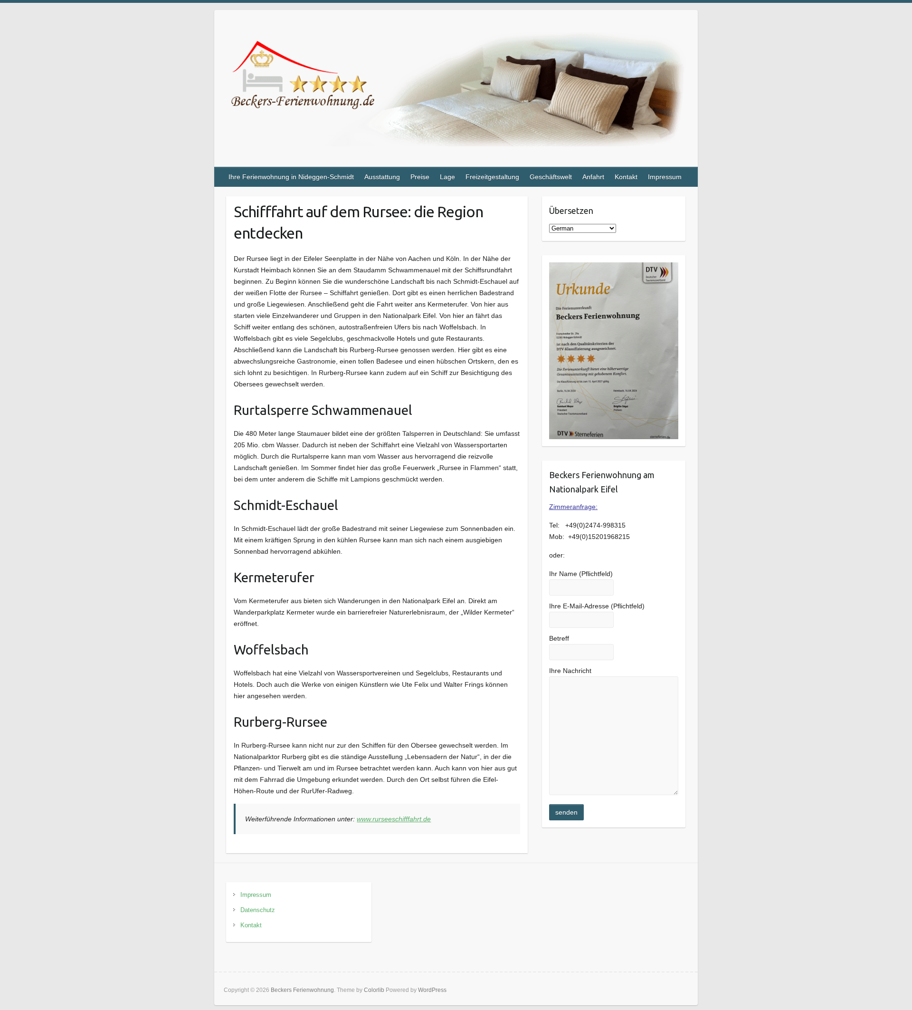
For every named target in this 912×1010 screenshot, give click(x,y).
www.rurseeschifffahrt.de (394, 819)
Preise (419, 177)
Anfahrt (593, 177)
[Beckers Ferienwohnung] (456, 91)
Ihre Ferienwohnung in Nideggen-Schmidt (291, 177)
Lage (447, 177)
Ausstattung (382, 177)
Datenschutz (257, 910)
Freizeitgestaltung (492, 177)
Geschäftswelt (551, 177)
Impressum (665, 177)
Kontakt (626, 177)
